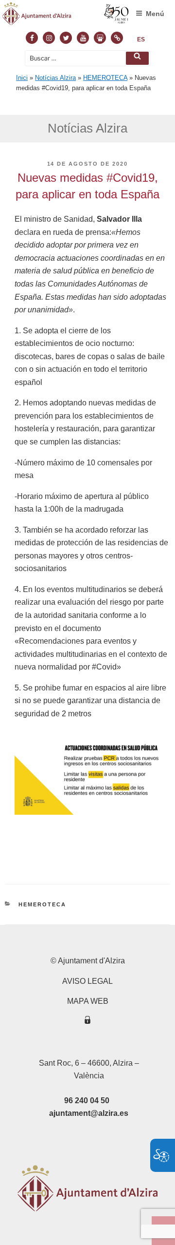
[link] (141, 39)
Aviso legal (87, 981)
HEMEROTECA (105, 77)
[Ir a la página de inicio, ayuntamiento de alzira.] (65, 16)
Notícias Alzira (55, 77)
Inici (22, 77)
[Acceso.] (87, 1021)
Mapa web (87, 1001)
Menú (155, 14)
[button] (137, 58)
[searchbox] (87, 58)
